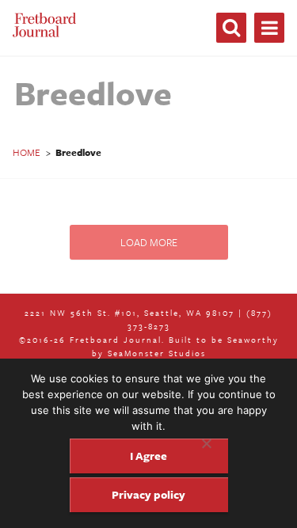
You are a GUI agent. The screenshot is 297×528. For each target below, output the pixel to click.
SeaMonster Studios (157, 353)
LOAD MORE (148, 242)
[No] (206, 443)
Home (26, 152)
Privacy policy (148, 494)
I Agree (148, 455)
